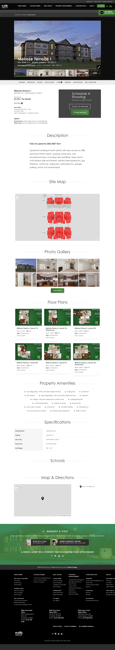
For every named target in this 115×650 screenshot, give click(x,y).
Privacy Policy (57, 626)
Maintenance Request (75, 588)
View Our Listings (18, 590)
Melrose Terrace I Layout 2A (85, 328)
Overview (22, 82)
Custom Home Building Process (23, 604)
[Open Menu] (110, 6)
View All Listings (18, 592)
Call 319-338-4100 (81, 106)
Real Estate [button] (48, 6)
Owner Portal (72, 586)
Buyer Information (58, 592)
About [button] (92, 6)
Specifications (78, 82)
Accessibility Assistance (86, 626)
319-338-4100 (43, 121)
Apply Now (89, 1)
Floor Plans (18, 103)
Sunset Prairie (18, 582)
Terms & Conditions (70, 626)
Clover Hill (17, 580)
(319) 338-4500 (59, 618)
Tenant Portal (97, 1)
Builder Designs (72, 567)
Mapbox (54, 515)
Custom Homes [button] (35, 6)
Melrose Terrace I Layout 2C (56, 363)
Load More (57, 290)
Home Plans (89, 582)
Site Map (39, 82)
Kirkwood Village (73, 594)
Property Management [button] (64, 6)
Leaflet (98, 240)
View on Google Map (88, 486)
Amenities (68, 82)
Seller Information (58, 594)
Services (88, 586)
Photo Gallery (49, 82)
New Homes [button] (22, 6)
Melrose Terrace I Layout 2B (27, 363)
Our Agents (56, 600)
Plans (59, 82)
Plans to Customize (39, 582)
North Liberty (24, 14)
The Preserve (17, 584)
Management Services (75, 582)
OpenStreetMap (60, 515)
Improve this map (67, 515)
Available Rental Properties (76, 579)
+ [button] (17, 196)
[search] (107, 6)
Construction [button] (81, 6)
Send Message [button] (80, 112)
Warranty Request (107, 1)
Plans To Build (17, 594)
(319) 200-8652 (87, 618)
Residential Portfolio (19, 602)
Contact (101, 6)
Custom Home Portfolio (20, 600)
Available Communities (59, 584)
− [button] (17, 198)
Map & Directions (90, 82)
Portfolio (88, 594)
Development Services (92, 600)
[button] (23, 6)
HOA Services (72, 592)
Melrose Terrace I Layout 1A (27, 328)
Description (31, 82)
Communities (17, 14)
